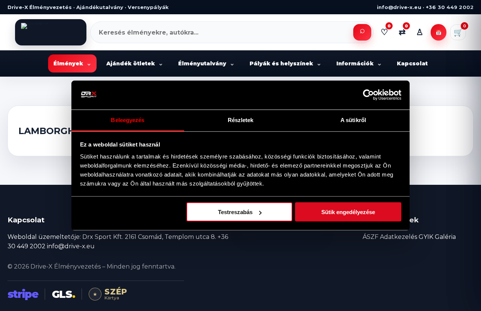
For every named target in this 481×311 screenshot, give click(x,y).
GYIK (426, 236)
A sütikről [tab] (353, 119)
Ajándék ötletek (134, 63)
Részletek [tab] (241, 119)
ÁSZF (370, 236)
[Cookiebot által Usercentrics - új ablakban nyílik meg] (368, 95)
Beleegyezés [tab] (127, 119)
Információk (359, 63)
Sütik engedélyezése (348, 212)
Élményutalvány (206, 63)
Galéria (445, 236)
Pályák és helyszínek (285, 63)
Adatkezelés (398, 236)
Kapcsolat (412, 63)
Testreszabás (235, 212)
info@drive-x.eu (71, 246)
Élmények (72, 63)
